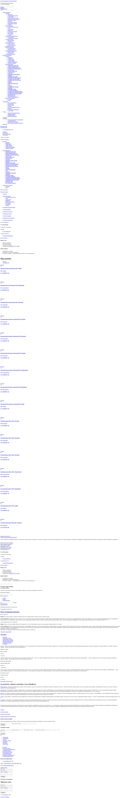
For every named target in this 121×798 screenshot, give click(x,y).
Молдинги (10, 41)
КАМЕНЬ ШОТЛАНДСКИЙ (14, 80)
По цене (5, 261)
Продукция (5, 132)
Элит (9, 100)
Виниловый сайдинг (12, 23)
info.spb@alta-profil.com (8, 235)
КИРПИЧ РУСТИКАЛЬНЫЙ (14, 77)
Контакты (5, 124)
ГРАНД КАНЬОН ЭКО (13, 66)
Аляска (2, 696)
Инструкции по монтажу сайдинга (15, 123)
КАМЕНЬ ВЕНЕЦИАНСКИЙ (14, 93)
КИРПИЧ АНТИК (12, 89)
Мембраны (10, 14)
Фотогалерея (11, 103)
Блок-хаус (3, 693)
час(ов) (14, 602)
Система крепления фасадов (12, 36)
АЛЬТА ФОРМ (11, 60)
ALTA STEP (10, 53)
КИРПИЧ (10, 75)
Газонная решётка (12, 48)
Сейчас (4, 598)
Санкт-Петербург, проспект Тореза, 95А (12, 763)
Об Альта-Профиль (12, 102)
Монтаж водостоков (12, 116)
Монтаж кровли (11, 115)
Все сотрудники (4, 237)
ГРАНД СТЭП (11, 51)
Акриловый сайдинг (12, 22)
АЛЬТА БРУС (11, 59)
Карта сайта (5, 744)
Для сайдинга (11, 37)
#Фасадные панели (7, 638)
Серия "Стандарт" (12, 45)
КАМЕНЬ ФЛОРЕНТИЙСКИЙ (15, 91)
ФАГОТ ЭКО (11, 70)
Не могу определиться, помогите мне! (9, 537)
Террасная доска (11, 49)
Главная (4, 131)
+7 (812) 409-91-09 (7, 129)
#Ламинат (5, 643)
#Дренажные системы (7, 639)
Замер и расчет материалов (14, 112)
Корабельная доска (12, 20)
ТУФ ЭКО (10, 73)
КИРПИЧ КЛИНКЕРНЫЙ (14, 74)
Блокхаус (10, 21)
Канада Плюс (3, 690)
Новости (10, 108)
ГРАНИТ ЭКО (11, 72)
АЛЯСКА (10, 57)
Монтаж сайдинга (12, 114)
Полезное (5, 118)
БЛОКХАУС (11, 58)
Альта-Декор (10, 16)
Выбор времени (6, 600)
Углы (9, 28)
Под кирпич (10, 33)
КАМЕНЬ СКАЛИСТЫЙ (13, 79)
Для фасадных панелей (13, 38)
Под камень (10, 32)
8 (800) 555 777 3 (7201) (15, 246)
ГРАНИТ (10, 82)
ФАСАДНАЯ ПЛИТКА (13, 97)
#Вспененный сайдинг (8, 641)
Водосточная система (10, 42)
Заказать (2, 264)
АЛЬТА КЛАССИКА (12, 62)
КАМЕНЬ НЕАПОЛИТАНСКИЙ (15, 92)
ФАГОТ (10, 81)
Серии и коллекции (7, 55)
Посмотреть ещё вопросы (6, 631)
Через (4, 599)
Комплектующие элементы (14, 19)
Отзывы (10, 106)
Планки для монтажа (12, 31)
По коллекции (6, 262)
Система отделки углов (13, 18)
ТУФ (9, 84)
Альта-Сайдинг (4, 686)
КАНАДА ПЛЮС (12, 63)
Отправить (3, 724)
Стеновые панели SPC (10, 54)
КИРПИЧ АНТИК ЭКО (13, 65)
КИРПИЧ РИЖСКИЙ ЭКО (14, 67)
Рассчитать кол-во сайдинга (6, 543)
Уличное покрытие (10, 47)
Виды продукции (7, 12)
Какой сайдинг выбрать (13, 122)
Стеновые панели (9, 39)
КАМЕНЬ (10, 88)
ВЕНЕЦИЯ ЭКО (11, 94)
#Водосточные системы (8, 640)
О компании (5, 101)
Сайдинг (7, 13)
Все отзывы (3, 681)
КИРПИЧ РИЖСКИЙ (13, 76)
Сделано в (5, 796)
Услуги (4, 111)
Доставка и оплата (7, 740)
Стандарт (10, 99)
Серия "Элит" (11, 44)
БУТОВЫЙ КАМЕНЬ (13, 90)
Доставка (5, 117)
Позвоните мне (4, 8)
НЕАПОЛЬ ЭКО (11, 96)
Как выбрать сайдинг (5, 546)
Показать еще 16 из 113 (5, 536)
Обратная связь (4, 767)
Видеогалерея (11, 105)
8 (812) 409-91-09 (6, 231)
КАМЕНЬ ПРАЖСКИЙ (13, 86)
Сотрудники (10, 110)
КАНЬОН (10, 85)
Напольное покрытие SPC (11, 50)
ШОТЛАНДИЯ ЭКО (12, 71)
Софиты (10, 24)
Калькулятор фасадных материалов (15, 119)
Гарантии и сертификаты (13, 109)
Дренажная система (10, 46)
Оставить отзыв (9, 681)
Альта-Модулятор (12, 120)
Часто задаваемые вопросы (14, 107)
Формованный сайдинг (13, 15)
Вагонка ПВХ (11, 40)
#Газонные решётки (7, 642)
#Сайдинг (5, 637)
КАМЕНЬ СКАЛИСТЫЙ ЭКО (15, 68)
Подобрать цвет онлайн (6, 548)
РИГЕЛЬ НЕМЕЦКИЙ (13, 83)
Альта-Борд (3, 699)
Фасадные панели (9, 25)
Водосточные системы (5, 714)
